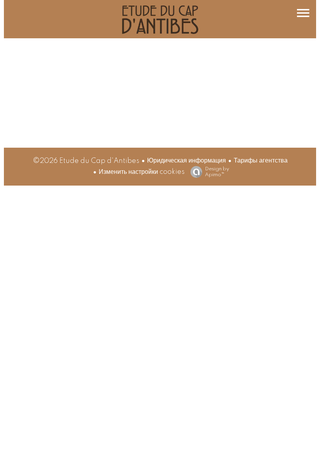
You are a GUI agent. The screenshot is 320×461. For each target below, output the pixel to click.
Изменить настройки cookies (142, 171)
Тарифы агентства (261, 160)
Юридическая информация (186, 160)
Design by (217, 171)
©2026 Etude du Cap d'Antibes (86, 160)
